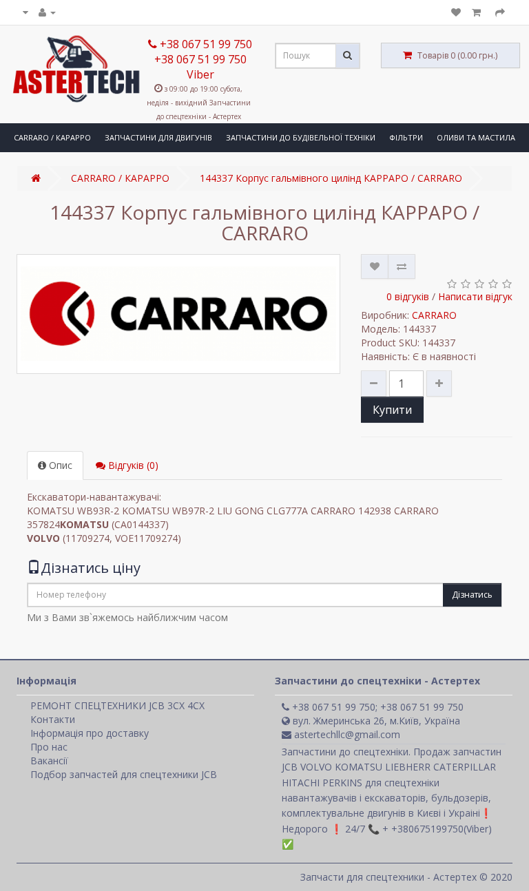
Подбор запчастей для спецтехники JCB (123, 774)
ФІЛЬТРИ (406, 137)
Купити (392, 409)
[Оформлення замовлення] (500, 12)
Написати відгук (475, 296)
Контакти (52, 719)
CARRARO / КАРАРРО (52, 137)
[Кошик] (478, 12)
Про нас (49, 746)
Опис (59, 465)
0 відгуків (407, 296)
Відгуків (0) (131, 465)
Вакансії (49, 760)
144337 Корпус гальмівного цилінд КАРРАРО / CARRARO (331, 178)
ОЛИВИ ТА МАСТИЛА (476, 137)
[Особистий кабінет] (47, 12)
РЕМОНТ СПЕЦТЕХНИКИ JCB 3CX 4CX (117, 705)
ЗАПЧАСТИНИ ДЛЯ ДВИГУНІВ (158, 137)
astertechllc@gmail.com (345, 734)
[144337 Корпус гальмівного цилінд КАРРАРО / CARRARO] (178, 314)
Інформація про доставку (89, 733)
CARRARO (434, 315)
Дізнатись (472, 594)
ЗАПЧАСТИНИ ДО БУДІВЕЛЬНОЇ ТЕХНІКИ (300, 137)
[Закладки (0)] (456, 12)
